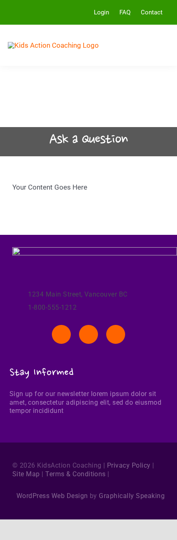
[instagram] (115, 334)
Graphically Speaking (132, 496)
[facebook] (61, 334)
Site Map (26, 474)
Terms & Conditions (75, 474)
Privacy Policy (129, 465)
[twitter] (88, 334)
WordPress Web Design (52, 496)
